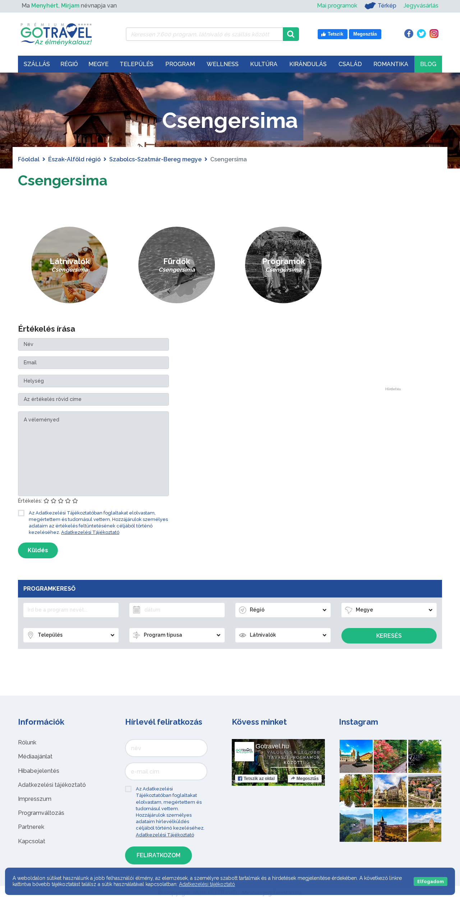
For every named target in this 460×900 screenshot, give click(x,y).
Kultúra (263, 64)
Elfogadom (430, 881)
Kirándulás (308, 64)
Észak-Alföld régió (74, 159)
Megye (98, 64)
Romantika (390, 64)
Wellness (223, 64)
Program (180, 64)
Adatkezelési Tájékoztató (90, 532)
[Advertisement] (393, 279)
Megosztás (307, 778)
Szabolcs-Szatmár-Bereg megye (155, 159)
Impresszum (34, 798)
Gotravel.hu (272, 746)
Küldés (38, 550)
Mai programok (337, 5)
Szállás (37, 64)
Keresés (389, 635)
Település (136, 64)
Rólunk (27, 742)
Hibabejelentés (38, 770)
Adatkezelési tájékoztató (52, 784)
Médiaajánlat (35, 756)
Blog (428, 64)
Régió (69, 64)
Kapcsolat (31, 841)
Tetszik (259, 778)
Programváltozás (41, 812)
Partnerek (31, 826)
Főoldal (29, 159)
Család (350, 64)
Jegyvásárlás (421, 5)
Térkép (387, 5)
